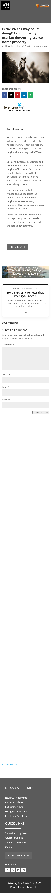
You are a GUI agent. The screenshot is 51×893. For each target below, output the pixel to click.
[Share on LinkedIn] (24, 95)
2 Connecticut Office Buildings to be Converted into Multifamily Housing (25, 576)
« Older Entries (9, 764)
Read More (17, 247)
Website (6, 399)
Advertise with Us (14, 837)
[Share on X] (11, 95)
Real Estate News (14, 806)
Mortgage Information (16, 811)
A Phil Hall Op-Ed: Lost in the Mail (25, 685)
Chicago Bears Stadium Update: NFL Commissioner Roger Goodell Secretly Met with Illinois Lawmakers (25, 633)
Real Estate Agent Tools (17, 816)
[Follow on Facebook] (7, 870)
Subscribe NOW (19, 855)
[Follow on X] (13, 870)
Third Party (10, 45)
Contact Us (10, 847)
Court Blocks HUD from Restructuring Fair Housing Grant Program (25, 519)
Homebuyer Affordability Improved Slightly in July (20, 461)
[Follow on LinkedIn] (18, 870)
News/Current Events (16, 797)
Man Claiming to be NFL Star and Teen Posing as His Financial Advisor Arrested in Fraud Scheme (25, 746)
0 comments (40, 45)
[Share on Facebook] (4, 95)
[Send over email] (30, 95)
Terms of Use (34, 886)
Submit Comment (40, 412)
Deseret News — (20, 129)
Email (5, 387)
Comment (8, 344)
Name (6, 374)
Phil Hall (12, 472)
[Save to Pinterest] (17, 95)
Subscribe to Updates (16, 833)
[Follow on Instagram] (23, 870)
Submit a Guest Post (15, 842)
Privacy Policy (17, 886)
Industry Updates (14, 802)
